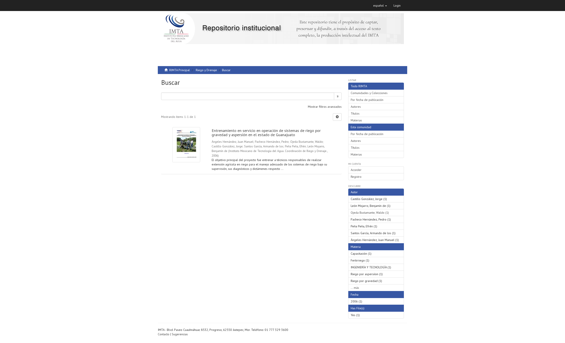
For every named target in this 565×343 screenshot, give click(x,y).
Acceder (356, 170)
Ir (338, 96)
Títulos (355, 113)
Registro (356, 177)
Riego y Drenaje (206, 70)
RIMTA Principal (179, 70)
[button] (380, 5)
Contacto (163, 334)
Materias (356, 120)
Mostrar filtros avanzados (325, 107)
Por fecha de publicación (367, 100)
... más (355, 288)
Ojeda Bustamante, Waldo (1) (370, 213)
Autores (356, 107)
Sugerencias (180, 334)
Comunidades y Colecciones (369, 93)
